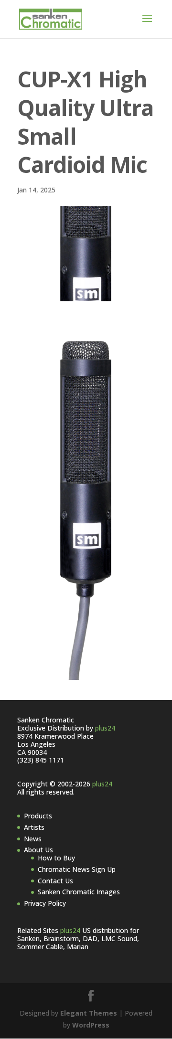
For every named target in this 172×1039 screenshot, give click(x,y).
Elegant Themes (88, 1013)
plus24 (105, 727)
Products (38, 815)
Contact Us (55, 880)
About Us (38, 849)
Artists (34, 827)
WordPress (90, 1024)
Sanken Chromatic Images (79, 891)
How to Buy (56, 857)
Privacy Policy (45, 903)
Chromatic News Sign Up (77, 869)
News (33, 838)
